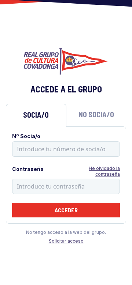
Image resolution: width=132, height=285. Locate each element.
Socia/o (36, 114)
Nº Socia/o (26, 136)
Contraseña (28, 169)
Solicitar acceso (66, 241)
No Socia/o (96, 114)
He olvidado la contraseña (104, 171)
